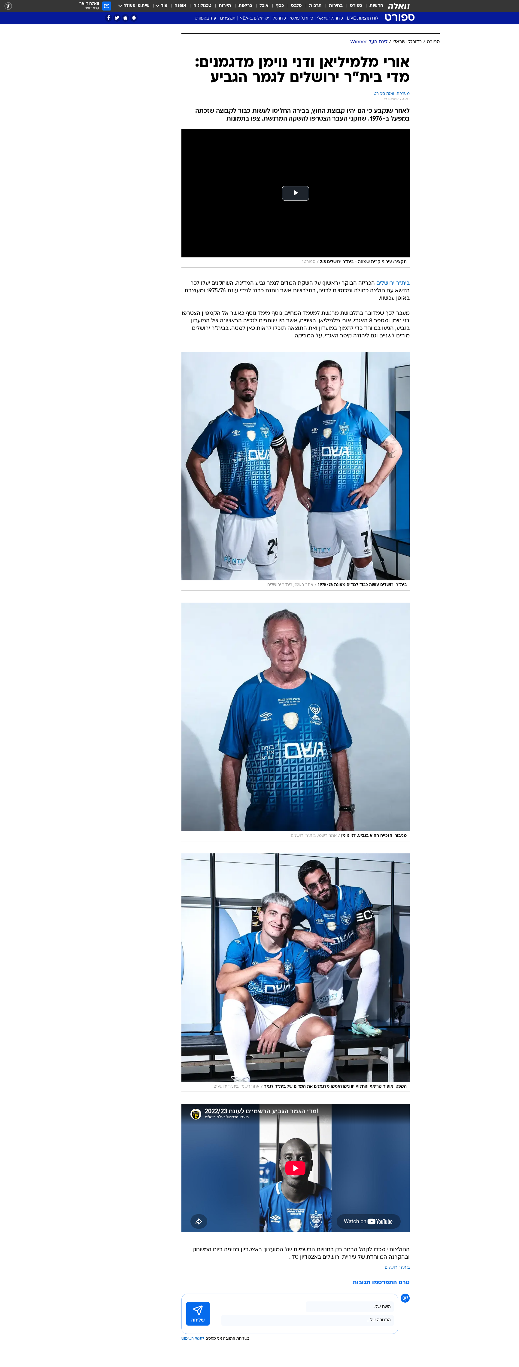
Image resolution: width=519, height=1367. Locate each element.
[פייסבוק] (108, 18)
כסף (280, 6)
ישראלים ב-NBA (254, 18)
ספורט (356, 6)
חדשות (376, 6)
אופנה (180, 6)
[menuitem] (372, 6)
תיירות (225, 6)
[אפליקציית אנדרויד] (134, 18)
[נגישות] (8, 6)
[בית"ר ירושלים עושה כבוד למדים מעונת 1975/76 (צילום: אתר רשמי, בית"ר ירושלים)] (295, 471)
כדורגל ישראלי (330, 18)
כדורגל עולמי (301, 18)
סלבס (296, 6)
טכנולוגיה (202, 6)
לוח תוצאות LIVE (362, 18)
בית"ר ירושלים (393, 283)
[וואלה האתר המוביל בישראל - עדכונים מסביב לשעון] (399, 6)
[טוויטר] (117, 18)
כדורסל (279, 18)
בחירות (336, 6)
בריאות (245, 6)
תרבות (315, 6)
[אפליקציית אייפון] (125, 18)
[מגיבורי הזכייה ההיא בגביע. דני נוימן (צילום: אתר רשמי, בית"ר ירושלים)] (295, 722)
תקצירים (227, 18)
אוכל (264, 6)
